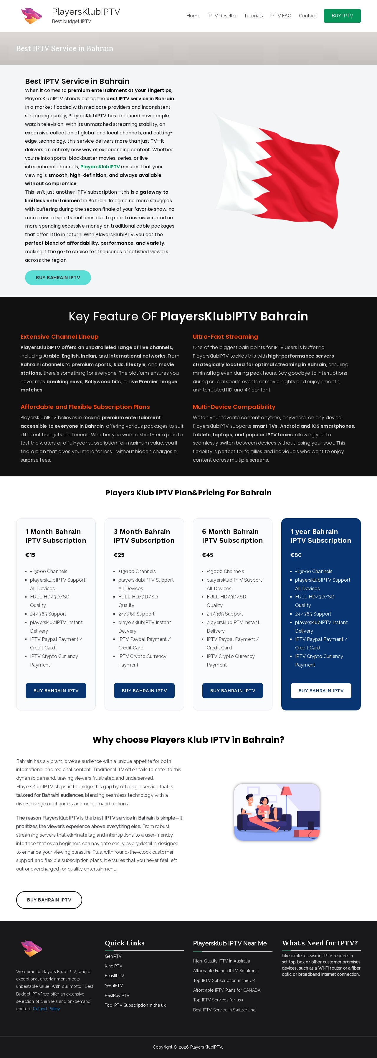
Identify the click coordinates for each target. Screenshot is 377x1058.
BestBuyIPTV (117, 995)
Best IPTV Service (210, 1010)
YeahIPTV (114, 985)
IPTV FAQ (281, 16)
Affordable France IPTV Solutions (225, 970)
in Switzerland (242, 1010)
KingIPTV (114, 966)
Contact (308, 16)
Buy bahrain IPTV (58, 277)
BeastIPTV (114, 975)
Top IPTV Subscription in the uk (135, 1005)
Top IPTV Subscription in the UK (224, 980)
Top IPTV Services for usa (218, 1000)
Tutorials (253, 16)
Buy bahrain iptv (56, 690)
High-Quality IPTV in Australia (221, 961)
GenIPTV (113, 956)
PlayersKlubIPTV (86, 11)
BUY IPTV (342, 16)
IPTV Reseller (222, 16)
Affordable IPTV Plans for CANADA (226, 990)
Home (193, 16)
